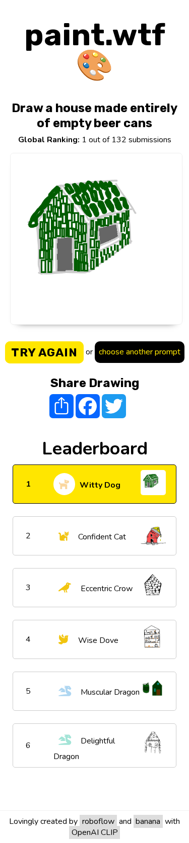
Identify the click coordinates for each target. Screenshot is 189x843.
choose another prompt (139, 351)
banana (148, 821)
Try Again (44, 352)
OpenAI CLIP (95, 832)
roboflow (98, 821)
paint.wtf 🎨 (94, 50)
